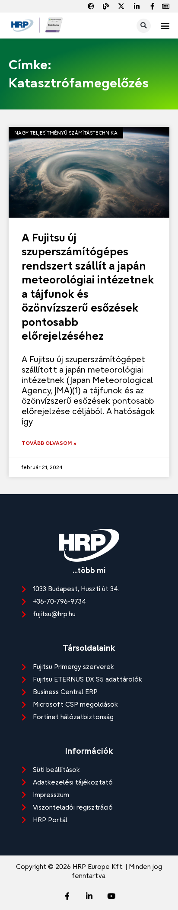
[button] (165, 26)
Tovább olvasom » (49, 443)
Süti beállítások (56, 769)
